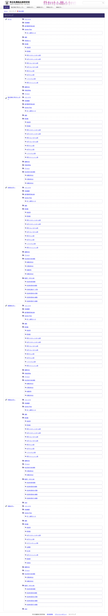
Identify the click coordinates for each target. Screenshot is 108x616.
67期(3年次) (30, 179)
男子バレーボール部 (32, 63)
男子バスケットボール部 (34, 55)
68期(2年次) (30, 175)
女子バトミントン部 (32, 555)
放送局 (29, 47)
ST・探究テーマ (31, 33)
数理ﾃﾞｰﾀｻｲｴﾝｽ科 (29, 278)
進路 (26, 37)
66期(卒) (29, 270)
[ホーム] (43, 2)
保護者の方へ (40, 7)
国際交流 (27, 87)
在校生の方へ (30, 7)
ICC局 (28, 551)
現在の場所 (21, 11)
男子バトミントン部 (32, 82)
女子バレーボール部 (32, 67)
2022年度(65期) (31, 281)
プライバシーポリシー (61, 614)
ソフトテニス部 (31, 78)
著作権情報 (50, 614)
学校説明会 (28, 90)
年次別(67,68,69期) (30, 172)
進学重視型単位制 (30, 26)
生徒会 (29, 562)
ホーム (6, 7)
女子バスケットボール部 (34, 59)
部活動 (26, 44)
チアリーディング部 (32, 543)
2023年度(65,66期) (32, 285)
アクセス (27, 94)
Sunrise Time (28, 29)
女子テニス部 (30, 75)
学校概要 (27, 22)
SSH (26, 502)
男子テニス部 (30, 71)
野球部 (29, 51)
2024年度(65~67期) (32, 293)
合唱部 (29, 547)
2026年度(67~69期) (32, 301)
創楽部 (29, 559)
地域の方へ (59, 7)
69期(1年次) (30, 183)
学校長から (28, 40)
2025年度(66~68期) (32, 297)
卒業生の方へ (49, 7)
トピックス (28, 19)
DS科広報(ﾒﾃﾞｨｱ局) (32, 289)
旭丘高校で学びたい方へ (17, 7)
